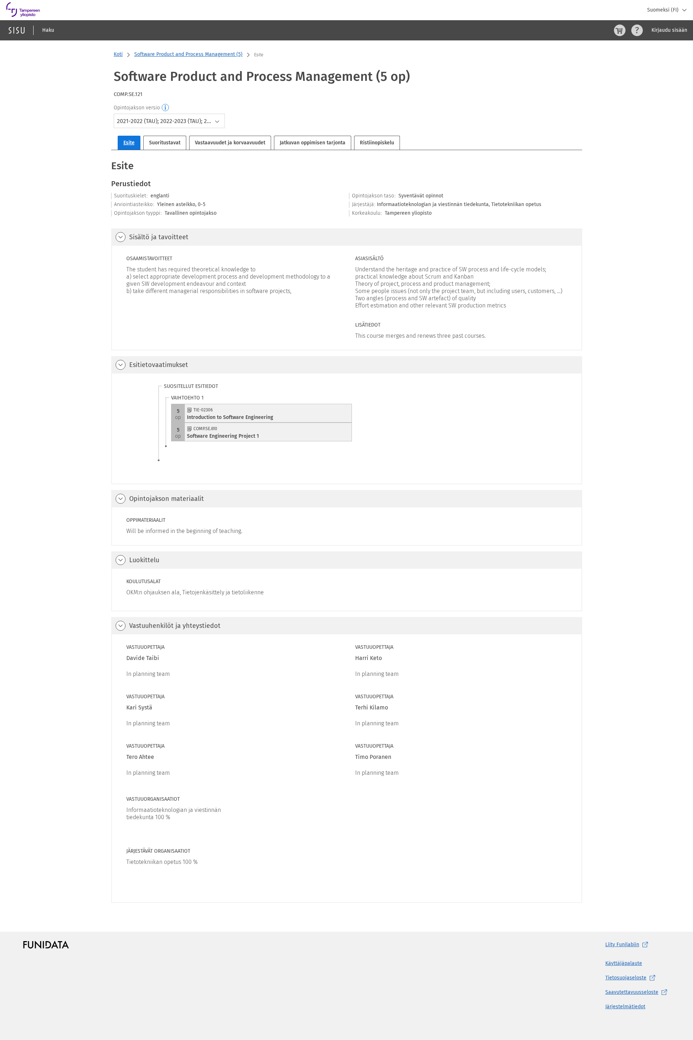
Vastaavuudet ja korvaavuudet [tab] (230, 143)
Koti (118, 54)
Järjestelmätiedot (625, 1007)
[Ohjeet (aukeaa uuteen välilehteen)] (637, 30)
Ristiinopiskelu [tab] (377, 143)
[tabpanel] (346, 531)
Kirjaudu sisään (669, 30)
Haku (48, 30)
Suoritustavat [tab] (164, 143)
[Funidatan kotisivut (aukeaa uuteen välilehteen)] (46, 944)
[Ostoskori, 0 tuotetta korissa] (619, 30)
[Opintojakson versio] (165, 108)
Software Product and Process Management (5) (188, 54)
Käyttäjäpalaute (623, 963)
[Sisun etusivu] (16, 30)
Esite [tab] (129, 143)
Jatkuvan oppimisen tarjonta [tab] (312, 143)
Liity (622, 944)
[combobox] (169, 121)
